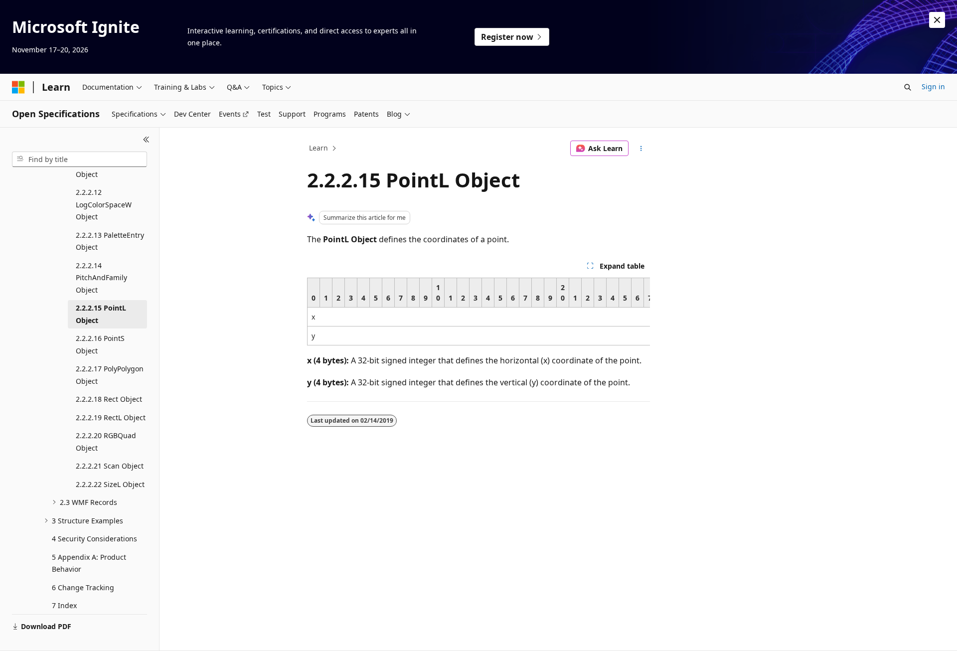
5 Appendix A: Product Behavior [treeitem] (89, 563)
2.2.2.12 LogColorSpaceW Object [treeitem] (104, 204)
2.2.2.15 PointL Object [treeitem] (101, 314)
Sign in (933, 86)
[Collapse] (146, 140)
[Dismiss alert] (937, 20)
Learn (318, 148)
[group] (478, 311)
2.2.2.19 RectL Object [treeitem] (111, 417)
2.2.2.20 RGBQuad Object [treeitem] (106, 442)
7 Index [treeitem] (64, 605)
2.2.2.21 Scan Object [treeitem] (110, 466)
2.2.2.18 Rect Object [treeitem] (109, 399)
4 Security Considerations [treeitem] (94, 538)
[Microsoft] (18, 87)
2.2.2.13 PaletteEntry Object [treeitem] (110, 241)
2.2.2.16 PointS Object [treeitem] (100, 344)
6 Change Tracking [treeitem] (83, 587)
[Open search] (908, 87)
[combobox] (79, 159)
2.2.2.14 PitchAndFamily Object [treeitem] (101, 278)
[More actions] (641, 149)
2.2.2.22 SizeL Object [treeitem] (110, 484)
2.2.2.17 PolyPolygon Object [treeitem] (110, 375)
